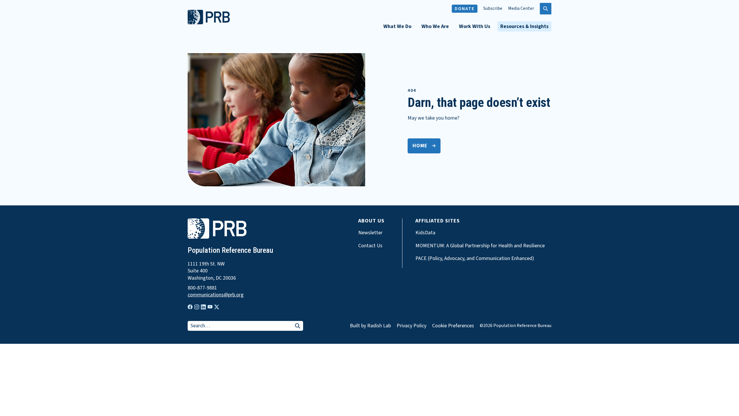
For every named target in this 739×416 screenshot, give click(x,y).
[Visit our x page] (216, 306)
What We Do (397, 26)
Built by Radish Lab (370, 325)
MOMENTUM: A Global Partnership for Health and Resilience (480, 245)
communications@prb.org (216, 294)
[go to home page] (209, 23)
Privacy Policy (411, 325)
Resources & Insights (524, 26)
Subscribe (492, 8)
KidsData (425, 232)
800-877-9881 (202, 288)
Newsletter (370, 232)
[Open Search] (545, 8)
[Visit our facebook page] (190, 306)
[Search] (297, 326)
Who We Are (435, 26)
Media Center (521, 8)
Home (420, 145)
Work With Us (474, 26)
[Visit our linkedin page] (203, 306)
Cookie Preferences (453, 325)
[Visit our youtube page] (210, 307)
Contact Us (370, 245)
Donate (465, 8)
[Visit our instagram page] (196, 306)
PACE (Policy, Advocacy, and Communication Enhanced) (474, 258)
